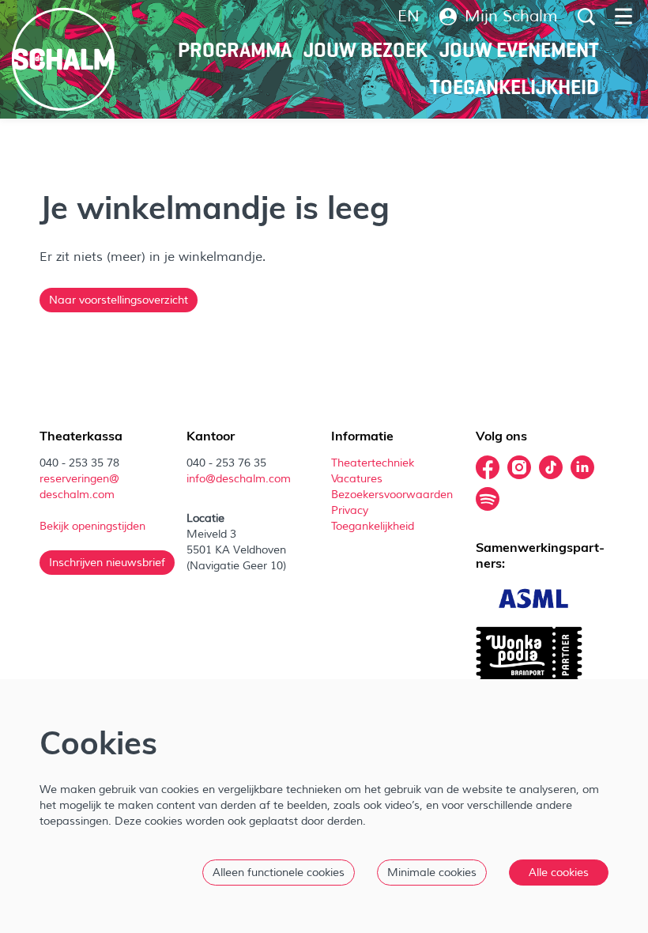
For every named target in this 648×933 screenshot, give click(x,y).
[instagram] (519, 467)
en (408, 17)
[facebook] (487, 467)
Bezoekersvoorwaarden (393, 494)
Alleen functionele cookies (279, 872)
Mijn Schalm (511, 16)
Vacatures (358, 478)
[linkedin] (582, 467)
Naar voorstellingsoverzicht (118, 300)
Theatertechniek (374, 463)
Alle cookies (559, 872)
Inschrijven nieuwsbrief (107, 562)
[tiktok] (551, 467)
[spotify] (487, 499)
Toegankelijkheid (372, 526)
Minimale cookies (432, 872)
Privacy (349, 510)
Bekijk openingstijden (94, 526)
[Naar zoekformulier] (586, 16)
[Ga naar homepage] (63, 59)
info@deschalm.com (238, 478)
